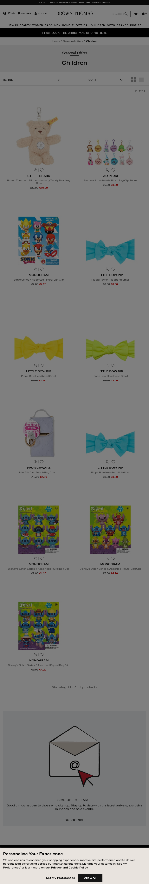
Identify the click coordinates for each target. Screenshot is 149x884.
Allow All (90, 878)
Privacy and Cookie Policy (69, 867)
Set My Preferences (60, 878)
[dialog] (74, 866)
